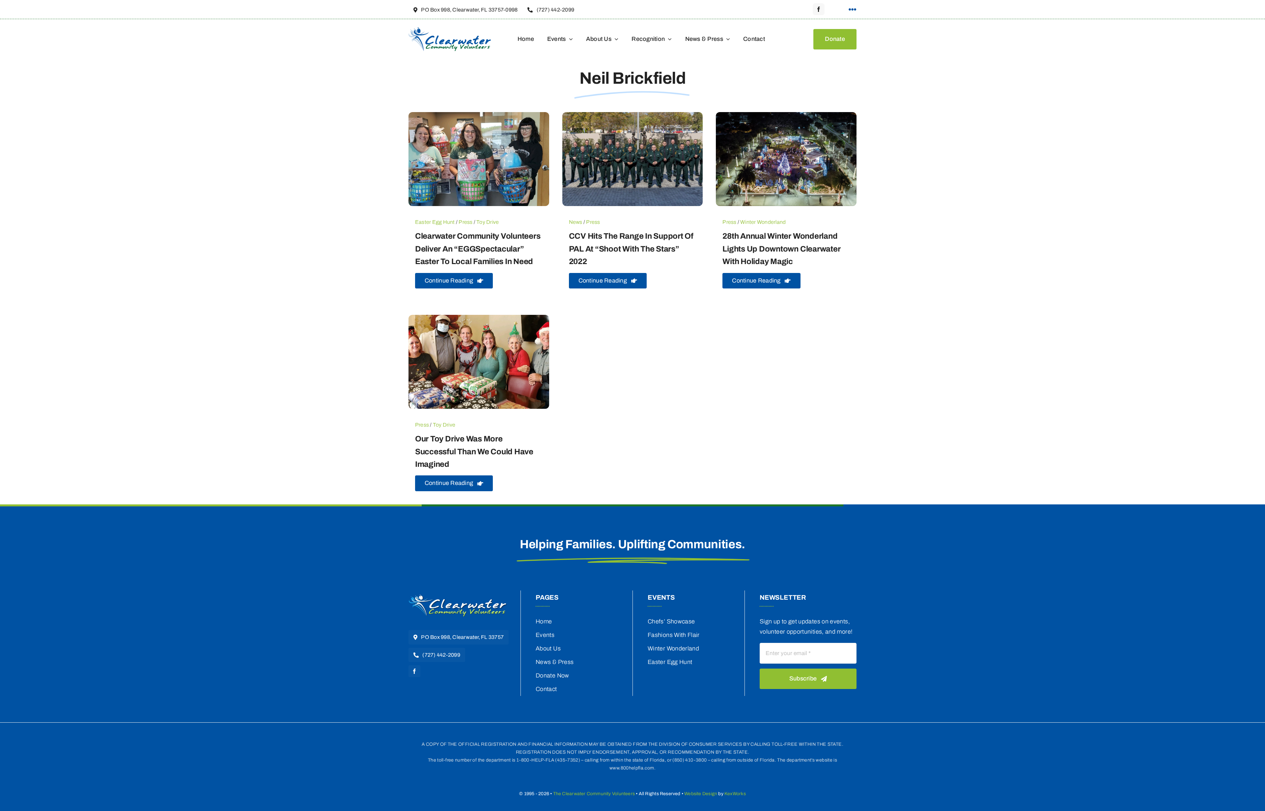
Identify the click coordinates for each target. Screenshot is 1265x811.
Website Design (700, 793)
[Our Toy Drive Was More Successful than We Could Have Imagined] (478, 319)
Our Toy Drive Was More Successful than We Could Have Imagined (474, 451)
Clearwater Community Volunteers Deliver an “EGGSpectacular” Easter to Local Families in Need (478, 249)
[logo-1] (457, 596)
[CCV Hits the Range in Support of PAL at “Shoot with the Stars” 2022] (632, 117)
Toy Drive (487, 222)
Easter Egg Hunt (435, 222)
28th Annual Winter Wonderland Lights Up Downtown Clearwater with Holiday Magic (781, 249)
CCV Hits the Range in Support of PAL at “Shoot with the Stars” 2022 (631, 249)
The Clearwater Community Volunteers (594, 793)
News (575, 222)
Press (465, 222)
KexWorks (735, 793)
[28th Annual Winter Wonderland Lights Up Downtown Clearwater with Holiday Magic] (786, 117)
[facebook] (819, 9)
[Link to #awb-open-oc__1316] (853, 10)
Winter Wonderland (763, 222)
